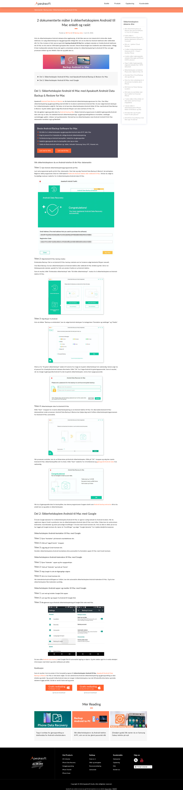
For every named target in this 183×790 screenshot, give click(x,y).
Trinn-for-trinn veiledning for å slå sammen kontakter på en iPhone (134, 82)
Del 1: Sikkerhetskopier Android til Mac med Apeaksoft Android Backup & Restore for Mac (74, 77)
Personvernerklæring (95, 766)
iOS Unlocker (66, 759)
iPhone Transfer (66, 769)
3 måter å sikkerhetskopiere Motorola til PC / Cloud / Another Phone (133, 51)
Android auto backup (50, 659)
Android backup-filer (67, 112)
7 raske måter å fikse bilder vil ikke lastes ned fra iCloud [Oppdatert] (134, 100)
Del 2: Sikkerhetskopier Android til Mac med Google (59, 80)
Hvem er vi (92, 759)
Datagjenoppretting (68, 766)
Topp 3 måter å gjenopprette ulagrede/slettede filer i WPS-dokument (134, 65)
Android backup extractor (102, 504)
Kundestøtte (144, 3)
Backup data (48, 10)
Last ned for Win (45, 150)
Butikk (106, 3)
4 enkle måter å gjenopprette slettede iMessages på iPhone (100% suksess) (134, 58)
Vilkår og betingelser (95, 762)
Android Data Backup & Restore (52, 101)
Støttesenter (116, 759)
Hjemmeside (38, 10)
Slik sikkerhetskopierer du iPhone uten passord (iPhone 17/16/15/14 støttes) (134, 30)
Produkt (117, 3)
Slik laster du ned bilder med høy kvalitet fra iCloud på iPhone (133, 94)
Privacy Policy (108, 789)
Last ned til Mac (63, 150)
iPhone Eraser (66, 773)
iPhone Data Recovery (68, 762)
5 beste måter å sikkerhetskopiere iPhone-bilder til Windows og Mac (133, 107)
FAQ (114, 766)
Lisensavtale (92, 769)
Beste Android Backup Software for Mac (57, 128)
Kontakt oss (116, 769)
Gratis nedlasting (56, 687)
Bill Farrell (69, 33)
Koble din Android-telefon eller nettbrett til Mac (84, 173)
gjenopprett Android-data (105, 462)
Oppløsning (130, 3)
